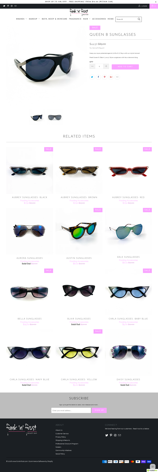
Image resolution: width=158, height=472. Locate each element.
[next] (82, 66)
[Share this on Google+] (111, 77)
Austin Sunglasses (79, 231)
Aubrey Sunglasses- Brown (79, 170)
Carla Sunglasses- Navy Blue (29, 352)
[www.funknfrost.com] (79, 12)
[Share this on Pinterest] (104, 77)
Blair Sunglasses (79, 292)
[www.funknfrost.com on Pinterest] (8, 6)
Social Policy (60, 454)
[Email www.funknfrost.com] (15, 6)
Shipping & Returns (63, 440)
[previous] (10, 66)
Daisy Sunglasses (128, 352)
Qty (91, 62)
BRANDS (20, 19)
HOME (111, 19)
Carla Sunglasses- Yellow (79, 352)
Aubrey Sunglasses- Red (128, 170)
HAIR (86, 19)
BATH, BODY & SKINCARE (54, 19)
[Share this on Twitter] (92, 77)
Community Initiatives (63, 450)
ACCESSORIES (99, 19)
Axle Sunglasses (128, 231)
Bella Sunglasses (29, 292)
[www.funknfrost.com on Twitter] (4, 6)
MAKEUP (33, 19)
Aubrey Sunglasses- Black (29, 170)
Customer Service (62, 434)
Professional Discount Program (67, 444)
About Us (59, 430)
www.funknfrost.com (20, 461)
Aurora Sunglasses (29, 231)
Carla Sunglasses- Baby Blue (128, 292)
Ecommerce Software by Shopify (41, 461)
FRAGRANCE (75, 19)
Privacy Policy (61, 437)
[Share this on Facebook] (98, 77)
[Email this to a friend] (117, 77)
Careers (58, 447)
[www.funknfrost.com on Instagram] (12, 6)
